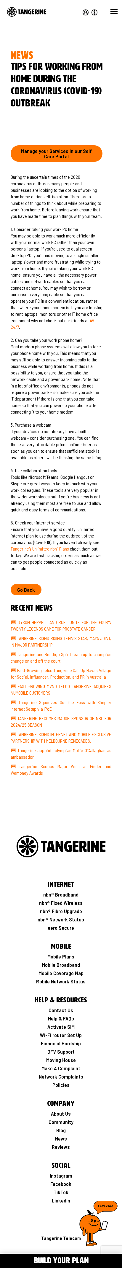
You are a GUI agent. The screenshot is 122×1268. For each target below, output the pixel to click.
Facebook (60, 1184)
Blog (61, 1130)
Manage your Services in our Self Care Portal (56, 154)
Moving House (61, 1060)
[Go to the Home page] (26, 11)
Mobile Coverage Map (61, 973)
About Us (61, 1113)
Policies (61, 1085)
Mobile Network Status (61, 981)
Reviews (61, 1146)
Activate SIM (61, 1026)
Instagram (61, 1175)
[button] (114, 12)
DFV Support (61, 1051)
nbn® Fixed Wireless (61, 902)
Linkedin (61, 1200)
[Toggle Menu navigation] (8, 1260)
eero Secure (61, 927)
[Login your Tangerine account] (85, 11)
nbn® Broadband (60, 894)
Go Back (26, 589)
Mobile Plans (60, 956)
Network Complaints (61, 1076)
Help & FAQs (61, 1018)
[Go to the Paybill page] (93, 11)
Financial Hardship (61, 1043)
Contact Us (61, 1010)
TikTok (61, 1192)
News (61, 1138)
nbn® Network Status (61, 919)
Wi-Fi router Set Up (61, 1035)
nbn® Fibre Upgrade (61, 911)
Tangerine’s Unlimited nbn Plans (40, 548)
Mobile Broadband (61, 964)
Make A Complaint (60, 1068)
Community (61, 1122)
